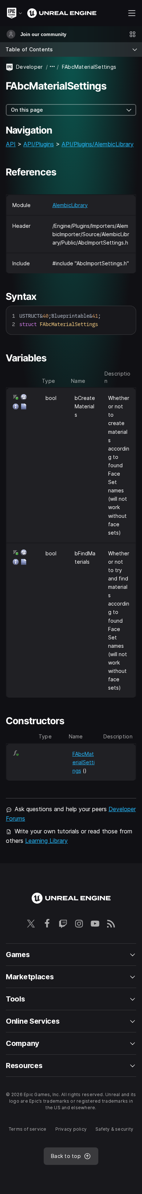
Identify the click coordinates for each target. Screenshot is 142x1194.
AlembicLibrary (70, 205)
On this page (27, 110)
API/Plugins (38, 144)
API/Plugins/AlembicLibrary (98, 144)
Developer (29, 67)
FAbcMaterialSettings (83, 762)
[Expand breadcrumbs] (52, 67)
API (11, 144)
